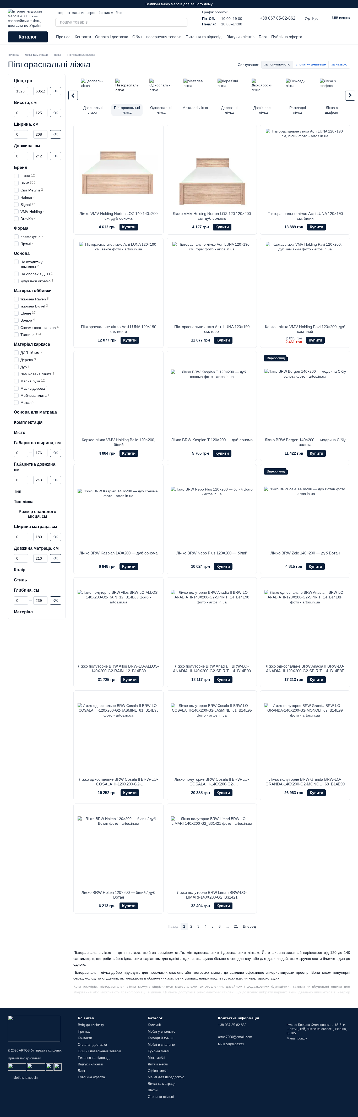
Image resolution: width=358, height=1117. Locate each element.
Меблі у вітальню (161, 1031)
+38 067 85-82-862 (277, 18)
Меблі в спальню (161, 1045)
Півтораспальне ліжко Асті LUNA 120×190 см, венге (118, 329)
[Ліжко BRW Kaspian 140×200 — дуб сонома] (118, 507)
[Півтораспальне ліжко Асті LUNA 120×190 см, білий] (305, 168)
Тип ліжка (24, 501)
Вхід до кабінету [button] (91, 1025)
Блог (263, 37)
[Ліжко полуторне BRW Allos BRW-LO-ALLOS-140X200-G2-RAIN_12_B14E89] (118, 620)
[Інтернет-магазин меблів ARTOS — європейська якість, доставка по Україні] (34, 1028)
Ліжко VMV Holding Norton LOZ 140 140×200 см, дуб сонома (118, 216)
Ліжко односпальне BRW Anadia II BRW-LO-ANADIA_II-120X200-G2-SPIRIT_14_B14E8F (305, 668)
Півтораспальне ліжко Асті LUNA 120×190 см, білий (305, 216)
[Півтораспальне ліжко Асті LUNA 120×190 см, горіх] (212, 281)
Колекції (154, 1025)
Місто (19, 432)
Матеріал (23, 612)
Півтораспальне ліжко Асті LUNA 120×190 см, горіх (211, 329)
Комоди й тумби (160, 1038)
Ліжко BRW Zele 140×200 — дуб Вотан (305, 553)
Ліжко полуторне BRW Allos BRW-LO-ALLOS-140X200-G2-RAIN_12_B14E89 (118, 668)
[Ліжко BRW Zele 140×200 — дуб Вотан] (305, 507)
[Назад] (73, 95)
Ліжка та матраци (161, 1084)
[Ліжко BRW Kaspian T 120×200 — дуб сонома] (212, 394)
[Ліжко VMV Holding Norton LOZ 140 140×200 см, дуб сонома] (118, 168)
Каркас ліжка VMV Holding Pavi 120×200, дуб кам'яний (305, 329)
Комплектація (28, 422)
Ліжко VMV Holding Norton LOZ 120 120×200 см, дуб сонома (212, 216)
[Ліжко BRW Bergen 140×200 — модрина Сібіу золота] (305, 394)
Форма (21, 228)
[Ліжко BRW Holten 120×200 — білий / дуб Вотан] (118, 847)
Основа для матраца (35, 412)
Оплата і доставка (111, 37)
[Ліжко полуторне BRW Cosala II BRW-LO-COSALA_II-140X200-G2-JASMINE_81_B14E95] (212, 734)
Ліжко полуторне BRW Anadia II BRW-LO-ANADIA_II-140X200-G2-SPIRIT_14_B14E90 (212, 668)
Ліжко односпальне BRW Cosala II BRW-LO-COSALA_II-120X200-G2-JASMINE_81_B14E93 (118, 784)
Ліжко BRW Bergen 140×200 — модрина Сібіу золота (305, 442)
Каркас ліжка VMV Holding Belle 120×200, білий (118, 442)
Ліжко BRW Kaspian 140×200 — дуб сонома (118, 553)
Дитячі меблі (158, 1064)
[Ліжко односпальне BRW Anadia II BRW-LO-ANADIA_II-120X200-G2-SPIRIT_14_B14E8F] (305, 620)
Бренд (20, 167)
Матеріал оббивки (33, 290)
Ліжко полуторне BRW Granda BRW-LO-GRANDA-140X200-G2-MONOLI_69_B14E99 (305, 781)
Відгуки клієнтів (240, 37)
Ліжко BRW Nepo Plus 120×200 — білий (211, 553)
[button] (353, 3)
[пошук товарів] (183, 22)
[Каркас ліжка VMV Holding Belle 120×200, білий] (118, 394)
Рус (315, 18)
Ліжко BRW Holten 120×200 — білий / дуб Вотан (118, 894)
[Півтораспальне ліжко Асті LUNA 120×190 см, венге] (118, 281)
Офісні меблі (158, 1071)
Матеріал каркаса (32, 344)
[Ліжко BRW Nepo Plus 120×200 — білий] (212, 507)
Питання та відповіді (204, 37)
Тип (17, 491)
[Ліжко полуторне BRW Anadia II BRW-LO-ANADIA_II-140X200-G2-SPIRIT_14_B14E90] (212, 620)
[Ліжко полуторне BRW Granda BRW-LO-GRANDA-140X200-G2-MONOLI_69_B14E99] (305, 734)
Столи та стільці (161, 1097)
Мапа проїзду (297, 1038)
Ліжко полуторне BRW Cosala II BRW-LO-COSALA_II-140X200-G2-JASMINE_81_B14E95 (212, 784)
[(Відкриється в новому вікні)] (49, 1067)
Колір (19, 570)
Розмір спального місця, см (37, 513)
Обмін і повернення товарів (156, 37)
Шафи (153, 1090)
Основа (22, 253)
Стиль (20, 580)
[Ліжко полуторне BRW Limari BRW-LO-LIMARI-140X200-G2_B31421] (212, 847)
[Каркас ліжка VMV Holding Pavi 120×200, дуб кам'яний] (305, 281)
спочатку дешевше (311, 64)
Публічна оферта (286, 37)
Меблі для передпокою (166, 1077)
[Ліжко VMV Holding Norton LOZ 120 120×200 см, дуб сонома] (212, 168)
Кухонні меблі (159, 1051)
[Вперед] (350, 96)
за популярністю (277, 64)
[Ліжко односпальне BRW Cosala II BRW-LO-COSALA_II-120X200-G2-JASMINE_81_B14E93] (118, 734)
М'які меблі (156, 1058)
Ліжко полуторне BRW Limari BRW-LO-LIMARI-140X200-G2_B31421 (212, 894)
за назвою (339, 64)
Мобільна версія (25, 1078)
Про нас (63, 37)
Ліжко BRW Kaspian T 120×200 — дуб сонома (212, 440)
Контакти (83, 37)
